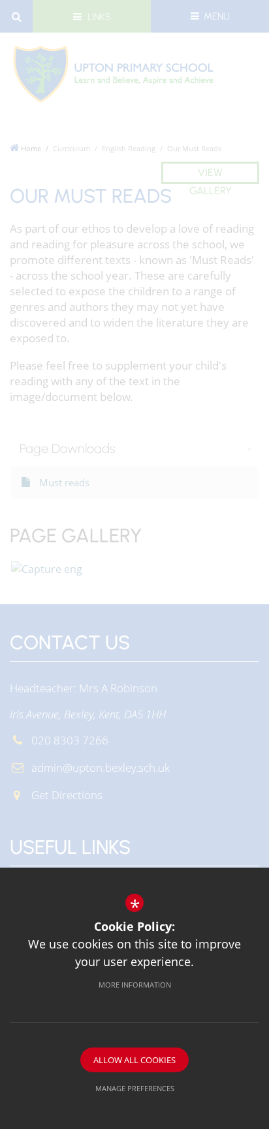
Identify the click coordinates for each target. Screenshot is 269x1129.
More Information (135, 985)
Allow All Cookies (134, 1060)
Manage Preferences (134, 1088)
